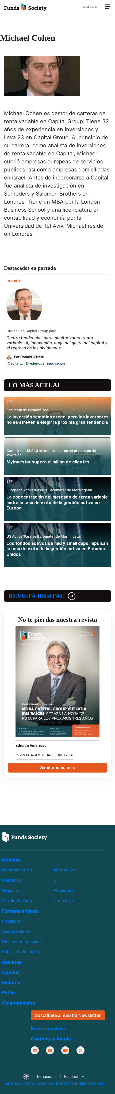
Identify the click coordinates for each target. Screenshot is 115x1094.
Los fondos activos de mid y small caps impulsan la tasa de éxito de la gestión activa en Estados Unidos (57, 549)
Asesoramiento (16, 931)
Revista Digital (36, 596)
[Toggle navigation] (108, 6)
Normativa (63, 900)
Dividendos (35, 363)
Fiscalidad (11, 921)
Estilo (8, 992)
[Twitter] (80, 1050)
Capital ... (15, 363)
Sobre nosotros (48, 1028)
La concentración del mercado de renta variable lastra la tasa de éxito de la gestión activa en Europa (57, 502)
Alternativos (64, 869)
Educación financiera (21, 951)
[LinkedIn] (35, 1050)
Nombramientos (17, 869)
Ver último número (57, 767)
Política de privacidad (67, 1083)
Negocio (10, 890)
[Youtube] (65, 1050)
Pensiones (63, 890)
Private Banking (17, 900)
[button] (53, 1076)
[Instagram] (50, 1050)
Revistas (12, 962)
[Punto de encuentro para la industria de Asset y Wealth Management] (25, 6)
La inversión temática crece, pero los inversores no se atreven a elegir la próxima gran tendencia (57, 419)
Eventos (11, 982)
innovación (56, 363)
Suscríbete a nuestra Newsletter (68, 1015)
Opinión (11, 972)
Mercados (11, 880)
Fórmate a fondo (20, 911)
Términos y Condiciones (24, 1083)
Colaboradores (18, 1003)
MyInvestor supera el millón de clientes (47, 461)
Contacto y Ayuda (51, 1038)
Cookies (96, 1083)
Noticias (11, 860)
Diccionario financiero (23, 941)
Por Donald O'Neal (29, 357)
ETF (57, 880)
